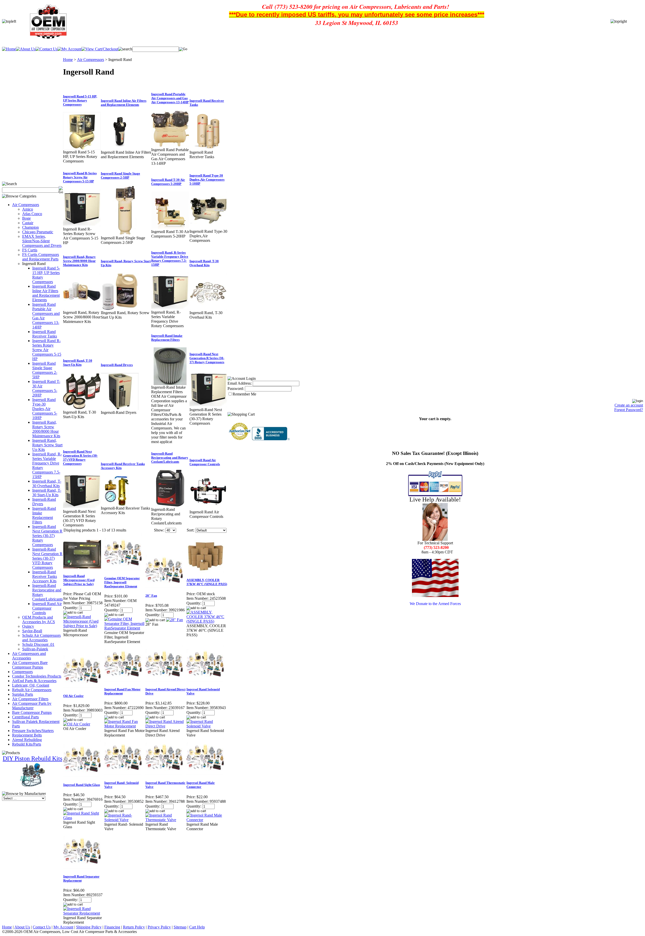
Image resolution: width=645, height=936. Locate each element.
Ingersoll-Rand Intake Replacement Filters (44, 515)
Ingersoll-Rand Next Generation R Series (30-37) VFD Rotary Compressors (47, 558)
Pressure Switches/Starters (33, 730)
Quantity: (70, 608)
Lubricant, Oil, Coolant (30, 685)
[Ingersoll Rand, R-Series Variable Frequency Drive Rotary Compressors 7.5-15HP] (170, 309)
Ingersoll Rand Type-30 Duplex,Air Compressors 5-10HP (44, 408)
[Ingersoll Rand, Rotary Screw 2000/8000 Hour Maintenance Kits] (82, 309)
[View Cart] (99, 49)
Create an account (629, 405)
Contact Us (42, 927)
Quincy (28, 626)
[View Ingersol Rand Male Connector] (206, 820)
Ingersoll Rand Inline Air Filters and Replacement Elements (46, 293)
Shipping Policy (89, 927)
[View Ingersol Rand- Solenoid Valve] (124, 820)
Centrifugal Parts (25, 717)
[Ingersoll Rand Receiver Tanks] (208, 149)
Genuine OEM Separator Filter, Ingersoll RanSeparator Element (122, 582)
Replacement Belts (27, 735)
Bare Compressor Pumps (32, 712)
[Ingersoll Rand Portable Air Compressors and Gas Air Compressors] (170, 146)
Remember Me (244, 394)
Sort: (190, 530)
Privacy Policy (159, 927)
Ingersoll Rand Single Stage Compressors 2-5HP (44, 370)
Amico (27, 209)
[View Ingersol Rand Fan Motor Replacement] (124, 726)
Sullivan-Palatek (35, 649)
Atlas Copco (32, 214)
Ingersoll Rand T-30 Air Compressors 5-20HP (46, 388)
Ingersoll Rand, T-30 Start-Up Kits (46, 492)
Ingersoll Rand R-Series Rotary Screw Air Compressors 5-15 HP (46, 350)
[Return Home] (9, 49)
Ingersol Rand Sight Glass (81, 785)
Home (68, 59)
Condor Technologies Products (36, 676)
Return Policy (134, 927)
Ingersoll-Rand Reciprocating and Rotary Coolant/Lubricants (169, 457)
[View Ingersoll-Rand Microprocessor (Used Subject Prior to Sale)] (83, 626)
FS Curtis (29, 250)
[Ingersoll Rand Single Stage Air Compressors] (126, 234)
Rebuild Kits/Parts (26, 744)
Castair (27, 223)
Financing (112, 927)
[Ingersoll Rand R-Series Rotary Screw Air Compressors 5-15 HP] (82, 225)
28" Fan (151, 595)
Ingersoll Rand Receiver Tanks (44, 333)
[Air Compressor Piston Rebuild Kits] (32, 785)
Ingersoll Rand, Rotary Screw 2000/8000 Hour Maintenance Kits (46, 429)
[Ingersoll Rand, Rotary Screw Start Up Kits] (120, 309)
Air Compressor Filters (30, 699)
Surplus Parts (22, 694)
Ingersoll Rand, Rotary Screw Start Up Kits (47, 445)
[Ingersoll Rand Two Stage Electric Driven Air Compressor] (208, 228)
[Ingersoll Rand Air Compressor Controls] (208, 508)
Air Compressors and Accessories (29, 655)
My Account (63, 927)
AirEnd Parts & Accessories (34, 681)
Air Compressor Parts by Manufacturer (31, 705)
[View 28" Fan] (174, 620)
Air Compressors (25, 205)
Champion (30, 227)
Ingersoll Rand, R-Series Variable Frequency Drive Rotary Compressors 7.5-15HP (169, 258)
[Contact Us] (46, 49)
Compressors (22, 672)
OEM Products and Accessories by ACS (38, 619)
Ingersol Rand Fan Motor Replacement (122, 691)
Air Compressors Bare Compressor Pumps (30, 664)
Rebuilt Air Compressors (31, 690)
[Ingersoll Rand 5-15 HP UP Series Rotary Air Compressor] (82, 148)
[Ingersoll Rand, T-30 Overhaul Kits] (208, 309)
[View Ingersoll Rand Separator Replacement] (83, 913)
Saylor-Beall (32, 631)
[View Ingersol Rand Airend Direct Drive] (165, 726)
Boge (26, 218)
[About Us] (26, 49)
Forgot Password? (628, 410)
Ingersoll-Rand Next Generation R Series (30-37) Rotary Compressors (47, 535)
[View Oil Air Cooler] (76, 724)
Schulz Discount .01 (38, 644)
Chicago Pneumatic (37, 232)
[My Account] (69, 49)
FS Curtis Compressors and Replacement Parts (40, 256)
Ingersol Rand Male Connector (200, 785)
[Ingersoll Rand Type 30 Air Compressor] (170, 228)
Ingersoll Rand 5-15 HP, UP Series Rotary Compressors (80, 100)
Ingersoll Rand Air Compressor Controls (47, 608)
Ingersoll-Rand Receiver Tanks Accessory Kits (44, 576)
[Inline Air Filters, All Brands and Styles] (120, 149)
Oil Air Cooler (73, 696)
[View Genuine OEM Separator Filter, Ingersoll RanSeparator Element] (124, 628)
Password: (236, 388)
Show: (159, 530)
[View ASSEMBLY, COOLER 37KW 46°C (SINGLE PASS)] (206, 621)
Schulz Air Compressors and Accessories (41, 637)
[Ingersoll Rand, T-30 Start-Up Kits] (82, 409)
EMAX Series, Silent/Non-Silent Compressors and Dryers (41, 241)
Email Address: (240, 383)
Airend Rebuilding (27, 740)
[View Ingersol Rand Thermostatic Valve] (165, 820)
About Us (22, 927)
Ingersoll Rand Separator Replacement (81, 878)
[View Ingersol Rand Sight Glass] (83, 818)
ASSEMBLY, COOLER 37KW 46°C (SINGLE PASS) (206, 582)
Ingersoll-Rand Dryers (117, 365)
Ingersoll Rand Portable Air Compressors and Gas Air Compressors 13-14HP (170, 98)
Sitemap (180, 927)
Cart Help (197, 927)
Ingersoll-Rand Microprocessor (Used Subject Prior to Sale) (78, 580)
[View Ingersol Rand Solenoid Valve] (206, 726)
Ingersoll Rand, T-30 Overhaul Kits (46, 483)
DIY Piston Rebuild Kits (32, 758)
